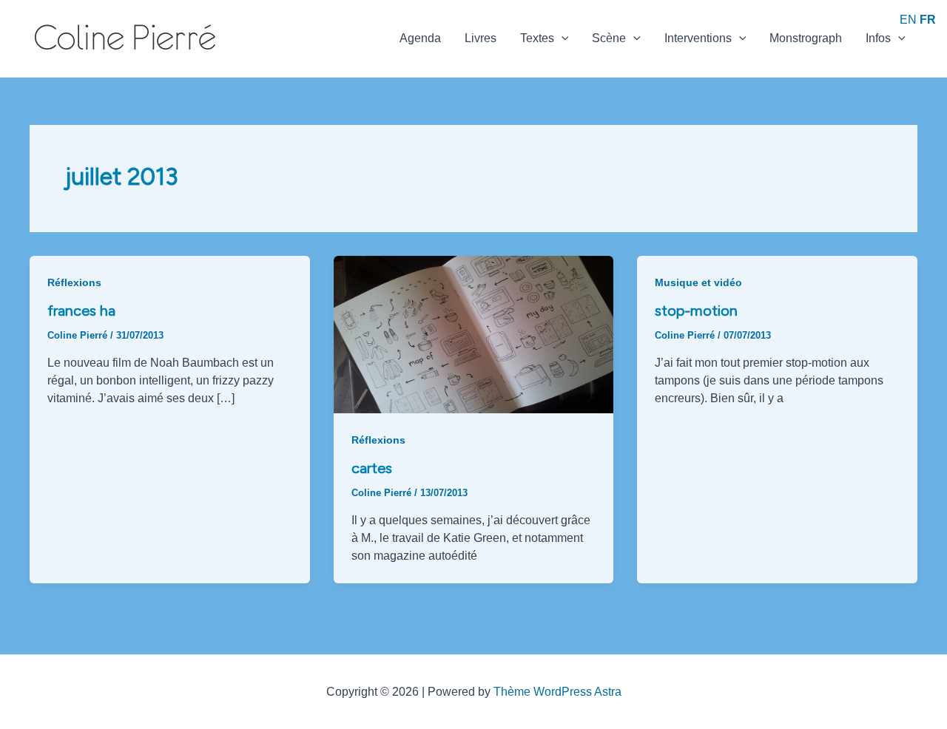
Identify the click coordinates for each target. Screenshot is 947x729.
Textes (537, 38)
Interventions (698, 38)
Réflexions (74, 282)
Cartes (371, 468)
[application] (561, 38)
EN (908, 19)
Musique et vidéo (698, 282)
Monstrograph (805, 38)
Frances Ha (81, 310)
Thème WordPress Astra (557, 691)
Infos (878, 38)
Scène (609, 38)
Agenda (420, 38)
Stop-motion (696, 310)
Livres (480, 38)
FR (928, 19)
